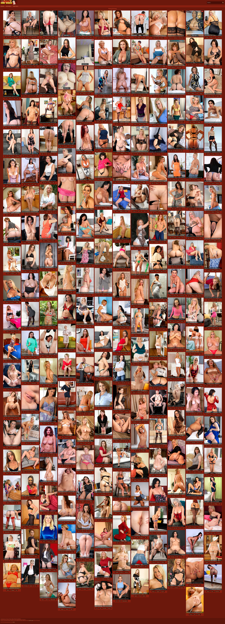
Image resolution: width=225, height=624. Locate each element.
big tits (48, 37)
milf (24, 37)
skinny (17, 127)
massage (154, 125)
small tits (121, 298)
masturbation (34, 37)
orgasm (116, 440)
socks (54, 269)
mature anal (176, 150)
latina (67, 263)
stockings (181, 95)
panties (54, 570)
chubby (159, 125)
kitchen (18, 69)
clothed (102, 67)
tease (10, 69)
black (83, 37)
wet (14, 69)
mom (207, 124)
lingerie (53, 66)
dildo (35, 66)
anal (181, 150)
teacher (199, 324)
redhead (175, 37)
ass (146, 66)
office (140, 124)
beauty (7, 302)
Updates (2, 6)
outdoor (7, 185)
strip (108, 95)
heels (123, 37)
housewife (65, 146)
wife (188, 238)
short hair (175, 95)
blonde (53, 37)
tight (14, 244)
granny (6, 69)
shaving (67, 61)
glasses (144, 124)
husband (198, 179)
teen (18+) (44, 269)
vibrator (34, 213)
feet (180, 266)
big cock (117, 153)
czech (189, 497)
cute (6, 37)
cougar (154, 37)
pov (217, 328)
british (44, 240)
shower (89, 295)
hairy (97, 150)
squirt (119, 382)
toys (123, 94)
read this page (31, 620)
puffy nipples (15, 37)
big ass (138, 66)
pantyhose (30, 527)
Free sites (15, 6)
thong (127, 37)
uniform (154, 95)
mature (44, 37)
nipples (28, 37)
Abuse (14, 622)
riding (157, 183)
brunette (143, 37)
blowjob (213, 328)
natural (180, 208)
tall (121, 65)
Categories (8, 6)
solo (87, 37)
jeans (108, 37)
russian (49, 124)
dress (10, 37)
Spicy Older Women (9, 2)
